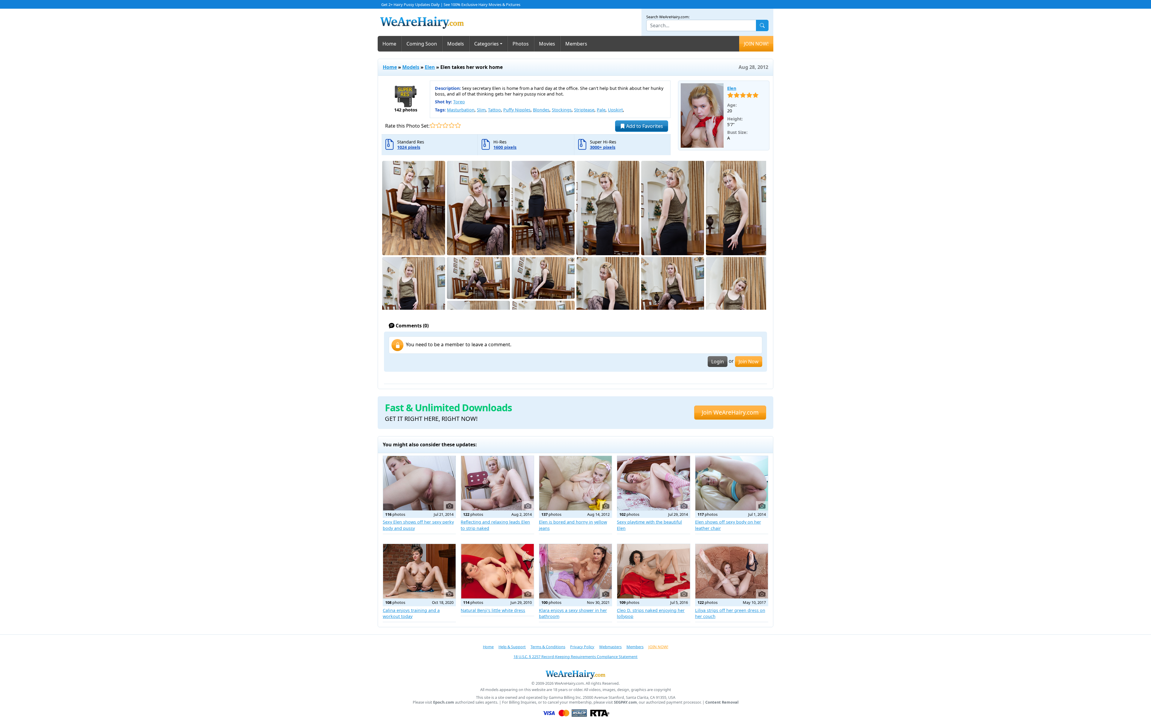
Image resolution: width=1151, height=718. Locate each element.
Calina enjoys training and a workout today (411, 613)
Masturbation (460, 110)
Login (717, 361)
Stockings (562, 110)
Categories (486, 43)
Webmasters (610, 646)
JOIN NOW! (756, 43)
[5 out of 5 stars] (458, 125)
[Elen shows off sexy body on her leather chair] (731, 483)
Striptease (584, 110)
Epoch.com (443, 702)
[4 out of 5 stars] (451, 125)
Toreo (459, 102)
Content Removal (722, 702)
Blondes (541, 110)
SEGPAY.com (625, 702)
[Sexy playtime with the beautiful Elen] (653, 483)
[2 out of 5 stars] (439, 125)
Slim (481, 110)
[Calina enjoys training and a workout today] (419, 571)
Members (576, 43)
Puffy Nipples (517, 110)
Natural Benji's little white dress (493, 610)
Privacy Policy (582, 646)
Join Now (749, 361)
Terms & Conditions (548, 646)
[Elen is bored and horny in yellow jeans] (575, 483)
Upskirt (615, 110)
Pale (601, 110)
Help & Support (512, 646)
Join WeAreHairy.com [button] (730, 412)
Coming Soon (421, 43)
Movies (547, 43)
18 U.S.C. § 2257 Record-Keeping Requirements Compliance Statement (575, 656)
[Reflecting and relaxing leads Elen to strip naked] (497, 483)
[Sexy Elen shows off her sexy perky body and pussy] (419, 483)
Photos (521, 43)
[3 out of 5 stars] (445, 125)
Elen (430, 67)
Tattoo (494, 110)
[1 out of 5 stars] (433, 125)
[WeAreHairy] (575, 674)
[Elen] (702, 115)
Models (455, 43)
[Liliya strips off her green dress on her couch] (731, 571)
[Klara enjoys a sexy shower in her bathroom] (575, 571)
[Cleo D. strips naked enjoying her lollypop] (653, 571)
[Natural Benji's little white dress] (497, 571)
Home (389, 43)
